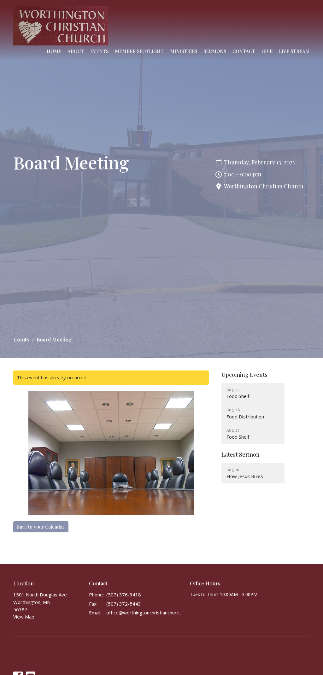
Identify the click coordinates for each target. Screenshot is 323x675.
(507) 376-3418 (123, 594)
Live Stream (294, 51)
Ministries (183, 51)
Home (54, 51)
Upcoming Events (244, 374)
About (76, 51)
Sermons (214, 51)
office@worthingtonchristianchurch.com (145, 612)
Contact (243, 51)
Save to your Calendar (41, 527)
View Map (23, 616)
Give (267, 51)
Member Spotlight (139, 51)
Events (99, 51)
